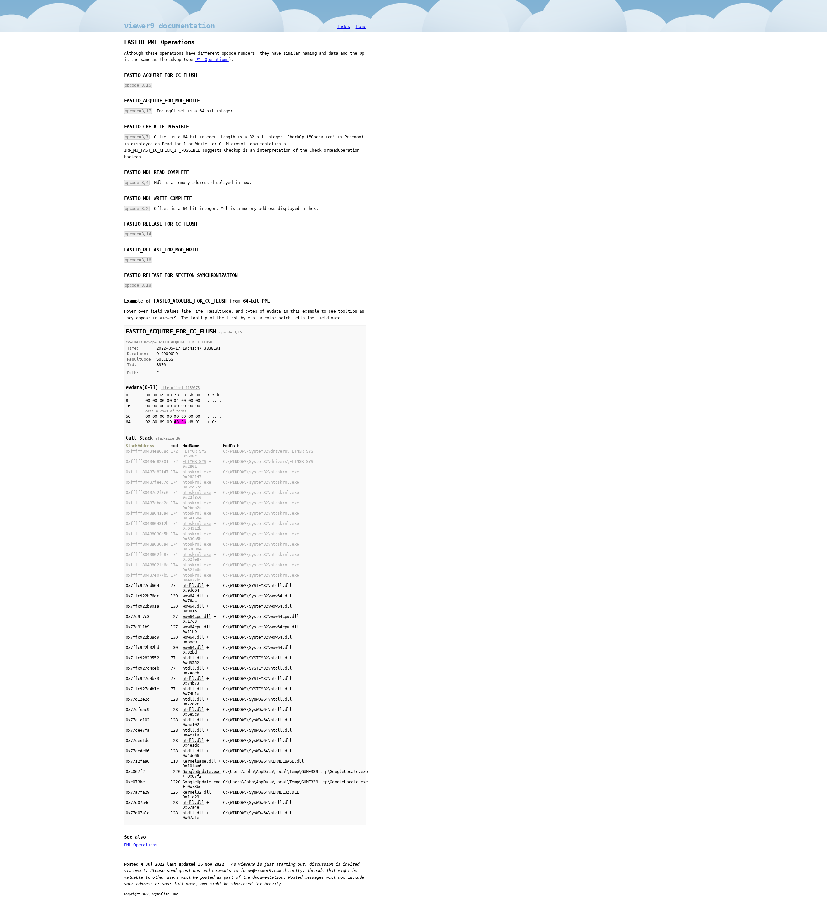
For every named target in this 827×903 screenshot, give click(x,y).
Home (361, 26)
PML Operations (212, 59)
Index (343, 26)
